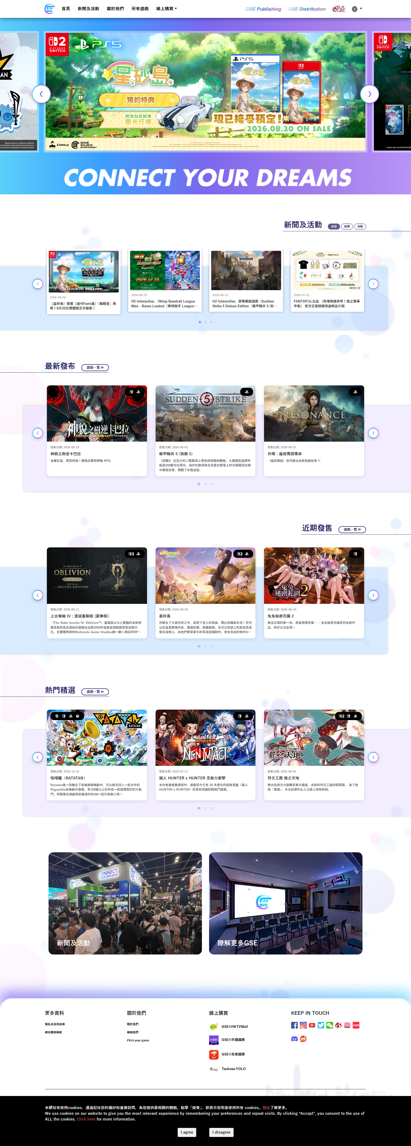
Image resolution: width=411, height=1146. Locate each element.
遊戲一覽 (94, 367)
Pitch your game (138, 1040)
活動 (360, 226)
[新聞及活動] (125, 903)
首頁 (66, 8)
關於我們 (115, 8)
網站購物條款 (53, 1032)
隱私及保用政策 (55, 1024)
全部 (334, 226)
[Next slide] (369, 94)
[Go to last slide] (37, 283)
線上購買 (164, 8)
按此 (266, 1108)
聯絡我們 (132, 1032)
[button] (357, 9)
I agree (187, 1132)
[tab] (199, 322)
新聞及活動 (88, 8)
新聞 (347, 226)
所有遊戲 (140, 8)
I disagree (221, 1132)
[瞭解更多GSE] (285, 903)
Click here (86, 1119)
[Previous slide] (41, 94)
